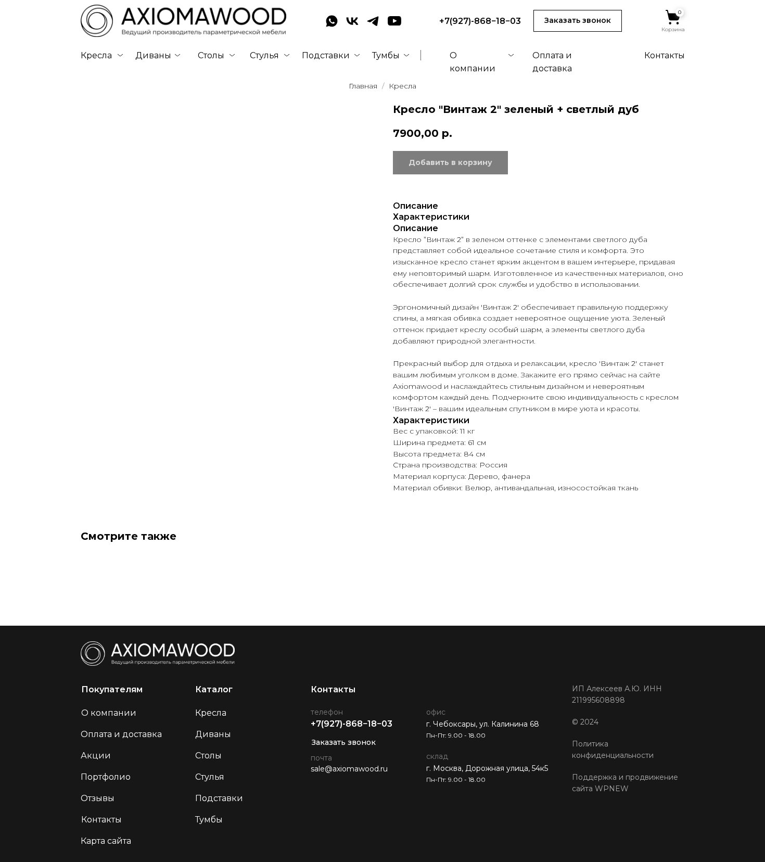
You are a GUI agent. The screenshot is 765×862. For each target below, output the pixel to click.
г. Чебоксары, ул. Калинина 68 (482, 724)
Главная (363, 86)
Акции (96, 755)
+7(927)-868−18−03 (480, 21)
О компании (108, 713)
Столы (211, 55)
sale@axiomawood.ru (349, 769)
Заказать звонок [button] (344, 742)
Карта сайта (106, 841)
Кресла (96, 55)
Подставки (326, 55)
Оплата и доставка (121, 734)
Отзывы (97, 798)
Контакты (664, 55)
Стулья (264, 55)
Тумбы (386, 55)
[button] (577, 21)
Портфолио (106, 777)
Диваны (153, 55)
